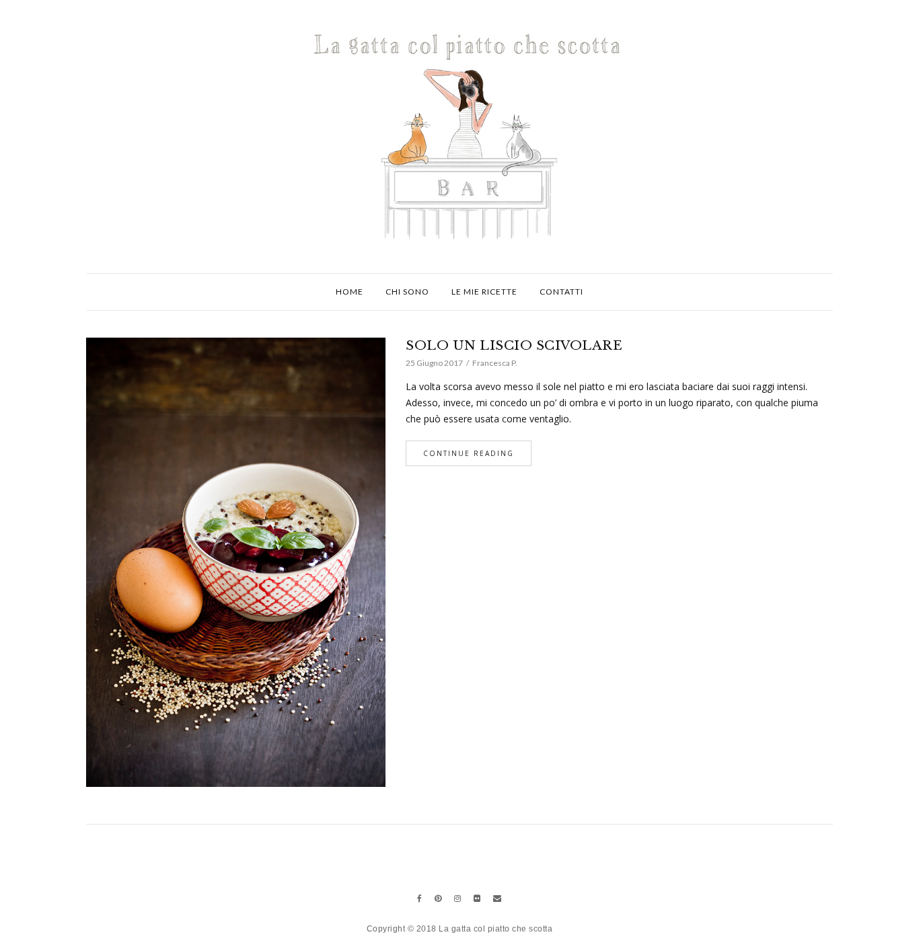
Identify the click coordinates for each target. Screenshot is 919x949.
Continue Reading (468, 453)
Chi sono (407, 292)
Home (349, 292)
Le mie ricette (484, 292)
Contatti (561, 292)
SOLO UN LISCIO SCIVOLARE (514, 345)
